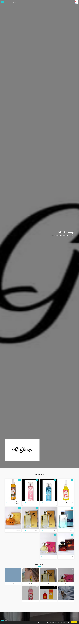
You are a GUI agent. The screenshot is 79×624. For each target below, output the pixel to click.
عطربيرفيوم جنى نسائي (70, 556)
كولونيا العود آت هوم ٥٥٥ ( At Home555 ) (15, 502)
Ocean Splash (53, 502)
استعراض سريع (65, 500)
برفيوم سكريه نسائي (53, 556)
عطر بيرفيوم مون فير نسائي (17, 530)
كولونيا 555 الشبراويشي (69, 502)
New (72, 480)
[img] (66, 490)
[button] (13, 2)
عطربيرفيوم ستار (71, 530)
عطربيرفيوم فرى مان (53, 530)
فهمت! (74, 622)
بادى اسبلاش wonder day (34, 502)
